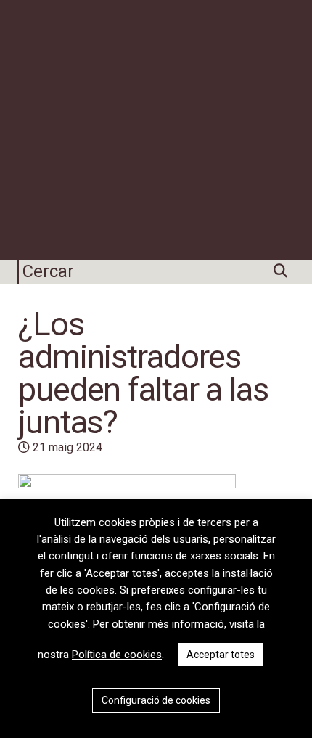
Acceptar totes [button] (220, 654)
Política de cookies (117, 654)
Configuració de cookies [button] (156, 700)
